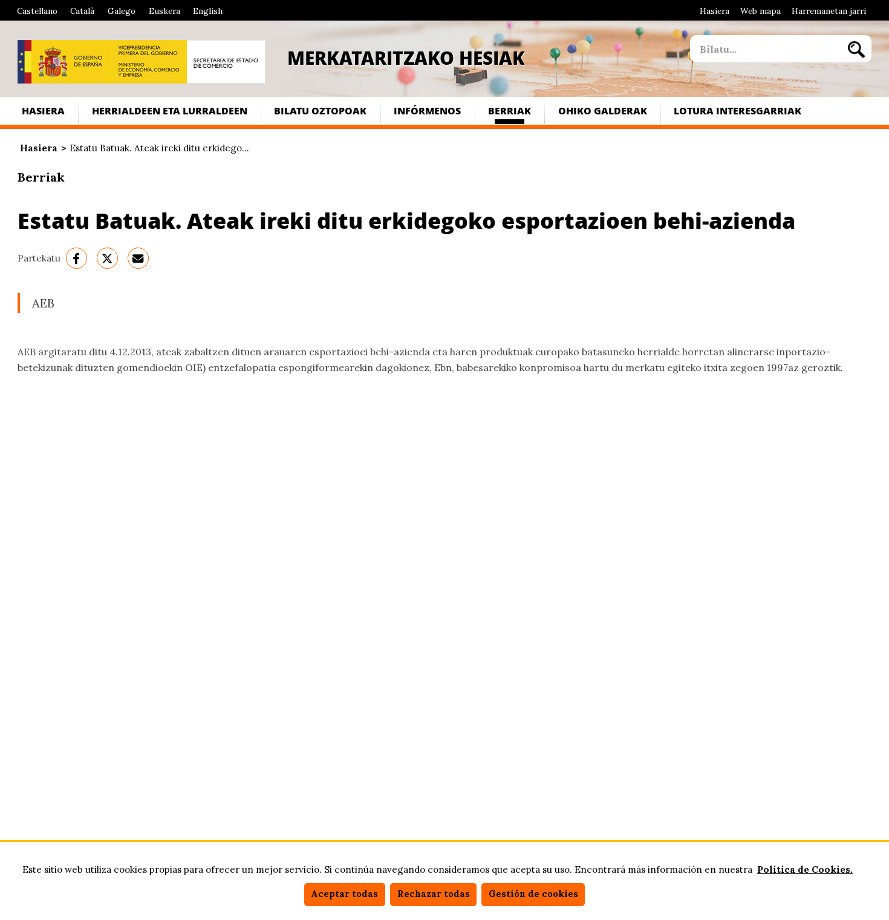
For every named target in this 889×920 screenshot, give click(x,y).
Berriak (509, 110)
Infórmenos (427, 110)
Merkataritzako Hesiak (406, 57)
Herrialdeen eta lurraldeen (169, 110)
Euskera (164, 10)
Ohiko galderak (602, 110)
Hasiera (714, 10)
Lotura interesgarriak (737, 110)
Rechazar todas (433, 894)
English (208, 10)
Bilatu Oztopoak (320, 110)
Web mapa (760, 10)
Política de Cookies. (805, 869)
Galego (121, 10)
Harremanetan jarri (829, 10)
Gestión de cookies (533, 894)
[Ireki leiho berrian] (64, 62)
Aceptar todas (344, 894)
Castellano (37, 10)
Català (82, 10)
